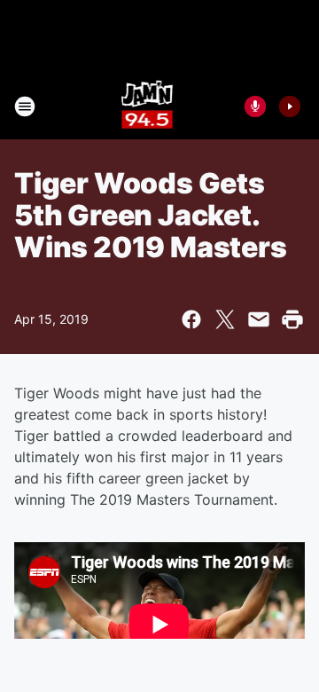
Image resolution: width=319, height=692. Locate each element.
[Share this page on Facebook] (191, 319)
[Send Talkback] (255, 106)
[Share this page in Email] (258, 319)
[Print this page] (292, 319)
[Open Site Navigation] (24, 106)
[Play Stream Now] (289, 106)
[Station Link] (147, 106)
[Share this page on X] (225, 319)
